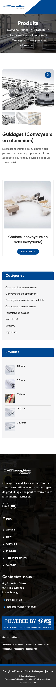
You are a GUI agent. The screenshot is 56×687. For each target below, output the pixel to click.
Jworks (49, 671)
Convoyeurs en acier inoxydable (24, 300)
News (9, 537)
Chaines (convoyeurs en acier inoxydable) (28, 239)
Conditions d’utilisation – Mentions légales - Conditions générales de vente (28, 680)
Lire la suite (28, 251)
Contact (11, 565)
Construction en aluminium (21, 287)
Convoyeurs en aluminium (20, 306)
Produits (11, 551)
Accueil (10, 530)
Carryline (11, 544)
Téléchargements (17, 558)
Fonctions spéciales (17, 313)
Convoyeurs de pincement (21, 294)
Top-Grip (10, 332)
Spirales (10, 325)
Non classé (11, 319)
